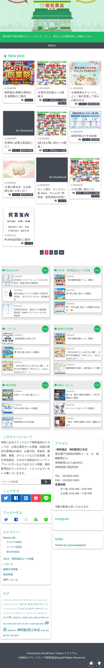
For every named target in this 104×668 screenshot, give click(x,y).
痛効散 (33, 624)
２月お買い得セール (82, 189)
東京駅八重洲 (16, 624)
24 (61, 252)
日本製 (9, 624)
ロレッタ (44, 613)
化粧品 (30, 617)
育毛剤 (43, 630)
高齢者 (16, 635)
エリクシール (7, 600)
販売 (47, 630)
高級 (11, 635)
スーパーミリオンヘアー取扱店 (80, 408)
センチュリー (14, 604)
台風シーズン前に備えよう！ (27, 395)
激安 (26, 624)
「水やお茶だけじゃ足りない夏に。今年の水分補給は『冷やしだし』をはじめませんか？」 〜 (31, 369)
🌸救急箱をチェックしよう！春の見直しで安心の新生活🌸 (85, 96)
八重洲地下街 (16, 617)
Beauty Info (9, 537)
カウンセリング (18, 600)
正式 (23, 624)
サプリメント (28, 600)
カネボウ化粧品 (14, 542)
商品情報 (95, 140)
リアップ (29, 613)
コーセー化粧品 (14, 547)
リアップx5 (36, 613)
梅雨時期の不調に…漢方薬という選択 (83, 368)
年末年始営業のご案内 (17, 239)
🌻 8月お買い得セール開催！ (79, 293)
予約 (4, 617)
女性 (47, 617)
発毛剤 (42, 624)
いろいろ (28, 100)
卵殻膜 (35, 617)
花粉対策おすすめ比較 (84, 135)
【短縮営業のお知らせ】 (25, 338)
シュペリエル (37, 600)
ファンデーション (11, 609)
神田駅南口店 (12, 630)
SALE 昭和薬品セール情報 (54, 100)
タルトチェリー (36, 604)
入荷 (9, 617)
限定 (8, 635)
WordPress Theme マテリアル (59, 653)
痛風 (37, 624)
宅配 (4, 624)
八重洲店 (25, 617)
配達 (4, 635)
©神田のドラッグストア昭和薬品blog (39, 657)
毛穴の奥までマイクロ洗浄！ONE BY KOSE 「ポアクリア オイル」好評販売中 (31, 296)
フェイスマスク (15, 613)
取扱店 (43, 617)
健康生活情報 (93, 104)
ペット (23, 613)
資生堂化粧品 (13, 551)
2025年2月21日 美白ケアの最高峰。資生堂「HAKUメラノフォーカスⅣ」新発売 (31, 312)
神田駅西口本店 (28, 630)
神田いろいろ (10, 579)
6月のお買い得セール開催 (25, 408)
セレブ (7, 604)
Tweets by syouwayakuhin (70, 545)
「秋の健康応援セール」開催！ (80, 280)
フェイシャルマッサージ (30, 608)
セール (23, 604)
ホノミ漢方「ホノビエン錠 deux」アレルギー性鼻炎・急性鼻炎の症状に (52, 193)
